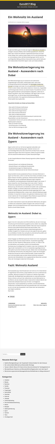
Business (7, 384)
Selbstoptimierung (10, 409)
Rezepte (7, 406)
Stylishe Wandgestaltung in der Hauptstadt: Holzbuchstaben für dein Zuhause (26, 363)
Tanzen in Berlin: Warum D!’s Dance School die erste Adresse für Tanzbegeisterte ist (27, 367)
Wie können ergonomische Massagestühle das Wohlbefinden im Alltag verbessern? (27, 371)
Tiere (6, 415)
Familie (6, 386)
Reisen (6, 404)
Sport (6, 411)
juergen (27, 22)
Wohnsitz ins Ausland (38, 50)
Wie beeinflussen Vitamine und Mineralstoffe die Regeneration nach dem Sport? (26, 369)
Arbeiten (7, 380)
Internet (7, 396)
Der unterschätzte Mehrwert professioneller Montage (19, 365)
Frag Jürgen (8, 390)
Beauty (6, 382)
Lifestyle (12, 296)
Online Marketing (9, 400)
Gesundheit (8, 392)
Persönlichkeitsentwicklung (12, 402)
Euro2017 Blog (27, 3)
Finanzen (7, 388)
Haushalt (7, 394)
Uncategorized (9, 417)
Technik (7, 413)
